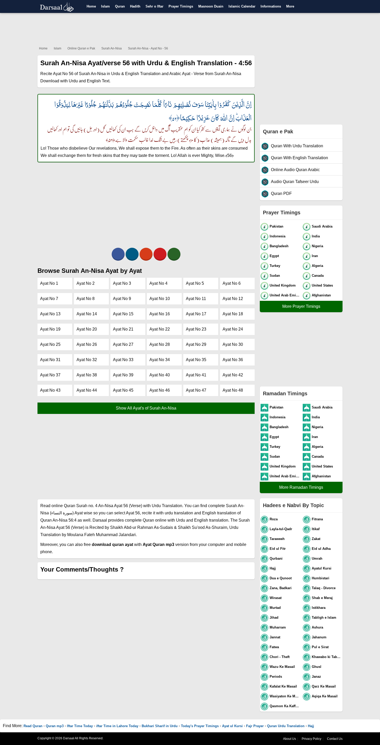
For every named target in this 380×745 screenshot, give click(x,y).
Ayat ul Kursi (232, 726)
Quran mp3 (55, 726)
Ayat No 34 (159, 359)
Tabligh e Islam (324, 617)
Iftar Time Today (80, 726)
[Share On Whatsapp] (174, 254)
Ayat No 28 (159, 344)
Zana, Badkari (281, 588)
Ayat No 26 (87, 344)
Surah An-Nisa (111, 48)
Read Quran (33, 726)
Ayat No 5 (195, 283)
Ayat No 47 (196, 390)
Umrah (317, 558)
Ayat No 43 (50, 390)
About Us (289, 739)
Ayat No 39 (123, 375)
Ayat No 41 (196, 375)
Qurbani (276, 558)
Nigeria (317, 246)
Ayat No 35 (196, 359)
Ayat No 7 (49, 298)
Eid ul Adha (321, 549)
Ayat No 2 (86, 283)
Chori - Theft (280, 657)
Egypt (274, 256)
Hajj (273, 568)
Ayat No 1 (49, 283)
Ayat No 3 (122, 283)
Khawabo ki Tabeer (327, 657)
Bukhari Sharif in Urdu (160, 726)
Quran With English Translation (299, 158)
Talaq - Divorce (324, 588)
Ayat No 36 (233, 359)
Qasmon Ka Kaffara (285, 706)
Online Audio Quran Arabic (295, 169)
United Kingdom (283, 285)
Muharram (278, 627)
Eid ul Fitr (278, 549)
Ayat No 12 (233, 298)
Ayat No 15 (123, 314)
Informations (271, 6)
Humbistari (320, 578)
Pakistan (276, 226)
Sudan (275, 275)
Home (91, 6)
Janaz (316, 676)
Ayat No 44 (87, 390)
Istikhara (318, 608)
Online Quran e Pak (81, 48)
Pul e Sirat (320, 647)
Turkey (275, 266)
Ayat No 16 (159, 314)
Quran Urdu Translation (286, 726)
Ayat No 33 (123, 359)
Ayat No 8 (86, 298)
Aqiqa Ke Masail (325, 696)
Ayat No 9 (122, 298)
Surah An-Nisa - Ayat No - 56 (148, 48)
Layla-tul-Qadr (281, 529)
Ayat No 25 (50, 344)
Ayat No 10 (159, 298)
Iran (315, 256)
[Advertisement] (190, 28)
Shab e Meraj (322, 598)
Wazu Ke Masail (282, 667)
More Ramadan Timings (301, 487)
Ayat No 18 (233, 314)
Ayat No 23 (196, 329)
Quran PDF (281, 193)
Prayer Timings (181, 6)
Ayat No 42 (233, 375)
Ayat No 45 (123, 390)
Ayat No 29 (196, 344)
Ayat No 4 (158, 283)
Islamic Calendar (242, 6)
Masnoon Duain (210, 6)
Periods (276, 676)
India (316, 236)
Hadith (135, 6)
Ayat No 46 (159, 390)
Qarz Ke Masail (324, 686)
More (290, 6)
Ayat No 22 (159, 329)
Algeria (317, 266)
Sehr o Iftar (154, 6)
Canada (318, 275)
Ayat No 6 (232, 283)
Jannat (275, 637)
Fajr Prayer (255, 726)
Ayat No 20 (87, 329)
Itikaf (316, 529)
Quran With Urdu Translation (297, 146)
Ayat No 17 (196, 314)
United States (322, 285)
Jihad (274, 617)
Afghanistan (321, 295)
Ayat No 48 (233, 390)
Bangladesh (279, 246)
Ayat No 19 (50, 329)
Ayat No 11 (196, 298)
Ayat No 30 (233, 344)
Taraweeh (277, 539)
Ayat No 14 (87, 314)
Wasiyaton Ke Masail (285, 696)
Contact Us (335, 739)
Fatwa (274, 647)
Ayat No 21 (123, 329)
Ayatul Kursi (321, 568)
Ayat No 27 (123, 344)
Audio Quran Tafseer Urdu (295, 181)
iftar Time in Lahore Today (117, 726)
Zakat (316, 539)
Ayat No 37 (50, 375)
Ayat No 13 (50, 314)
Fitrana (317, 519)
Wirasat (276, 598)
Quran (120, 6)
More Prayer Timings (301, 306)
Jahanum (319, 637)
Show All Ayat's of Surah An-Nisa (146, 408)
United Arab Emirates (285, 295)
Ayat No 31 (50, 359)
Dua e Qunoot (281, 578)
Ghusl (316, 667)
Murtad (275, 608)
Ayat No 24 (233, 329)
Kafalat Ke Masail (283, 686)
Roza (274, 519)
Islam (105, 6)
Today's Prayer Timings (200, 726)
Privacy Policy (311, 739)
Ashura (317, 627)
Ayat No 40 (159, 375)
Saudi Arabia (322, 226)
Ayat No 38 (87, 375)
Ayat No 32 (87, 359)
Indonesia (277, 236)
